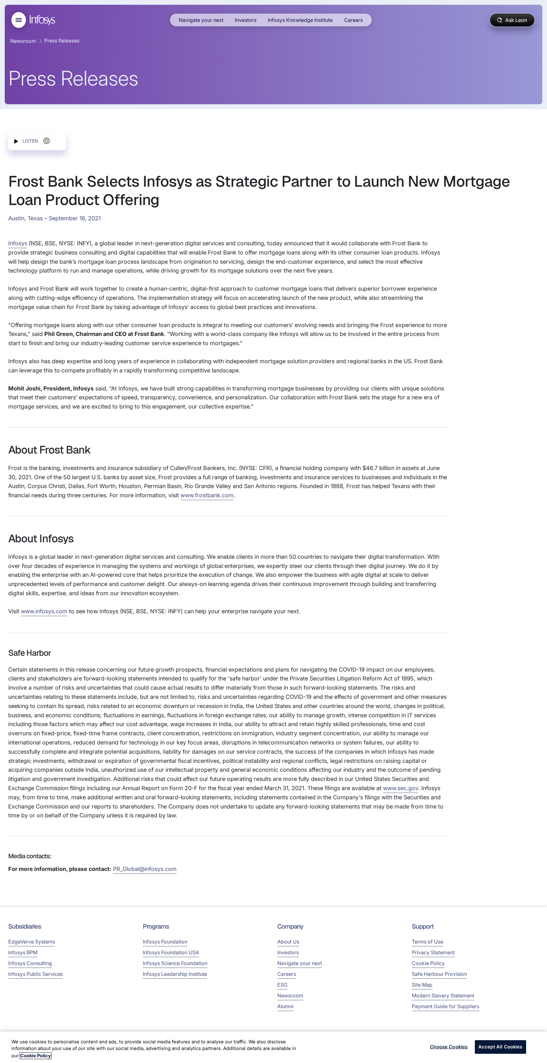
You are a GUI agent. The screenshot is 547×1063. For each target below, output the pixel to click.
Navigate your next (201, 20)
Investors (245, 20)
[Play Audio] (16, 140)
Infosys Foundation (165, 941)
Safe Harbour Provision (439, 974)
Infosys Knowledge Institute (300, 20)
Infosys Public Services (35, 974)
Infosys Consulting (30, 963)
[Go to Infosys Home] (43, 20)
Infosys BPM (22, 952)
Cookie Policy (428, 963)
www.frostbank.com (207, 495)
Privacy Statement (433, 952)
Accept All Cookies (500, 1047)
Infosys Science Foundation (175, 963)
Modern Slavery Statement (443, 995)
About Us (288, 941)
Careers (353, 20)
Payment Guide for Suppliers (445, 1006)
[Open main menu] (18, 20)
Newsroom (23, 41)
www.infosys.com (44, 611)
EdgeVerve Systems (31, 941)
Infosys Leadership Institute (175, 974)
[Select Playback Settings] (46, 140)
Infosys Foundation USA (171, 952)
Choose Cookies (449, 1047)
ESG (282, 985)
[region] (273, 1047)
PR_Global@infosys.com (145, 869)
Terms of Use (427, 941)
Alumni (285, 1006)
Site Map (422, 985)
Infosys (17, 243)
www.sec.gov (400, 788)
